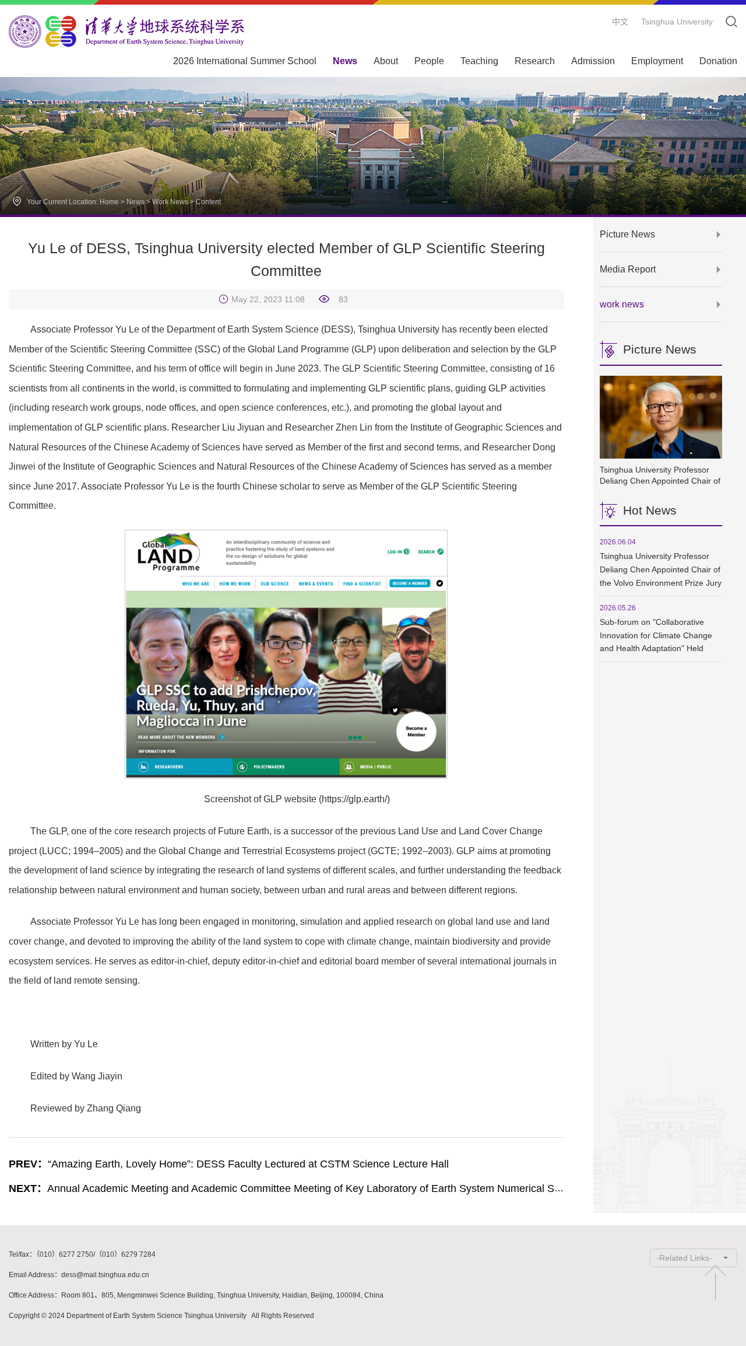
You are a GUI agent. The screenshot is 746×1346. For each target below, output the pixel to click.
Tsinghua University (677, 21)
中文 (620, 21)
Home (109, 202)
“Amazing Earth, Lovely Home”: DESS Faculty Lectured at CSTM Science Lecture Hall (229, 1164)
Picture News (627, 234)
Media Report (628, 269)
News (135, 202)
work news (170, 202)
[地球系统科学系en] (126, 31)
